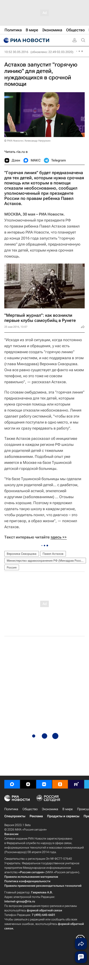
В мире (67, 809)
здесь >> (59, 537)
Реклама (36, 816)
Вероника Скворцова (22, 553)
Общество (30, 809)
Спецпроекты (14, 816)
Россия (12, 567)
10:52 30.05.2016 (16, 52)
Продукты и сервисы (63, 816)
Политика (11, 809)
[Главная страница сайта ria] (26, 40)
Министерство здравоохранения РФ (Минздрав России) (46, 560)
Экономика (50, 809)
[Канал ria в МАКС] (12, 784)
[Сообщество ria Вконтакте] (44, 784)
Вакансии (11, 834)
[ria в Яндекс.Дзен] (28, 784)
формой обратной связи (44, 910)
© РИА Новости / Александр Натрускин (27, 140)
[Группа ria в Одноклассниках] (60, 784)
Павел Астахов (53, 553)
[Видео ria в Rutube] (76, 784)
